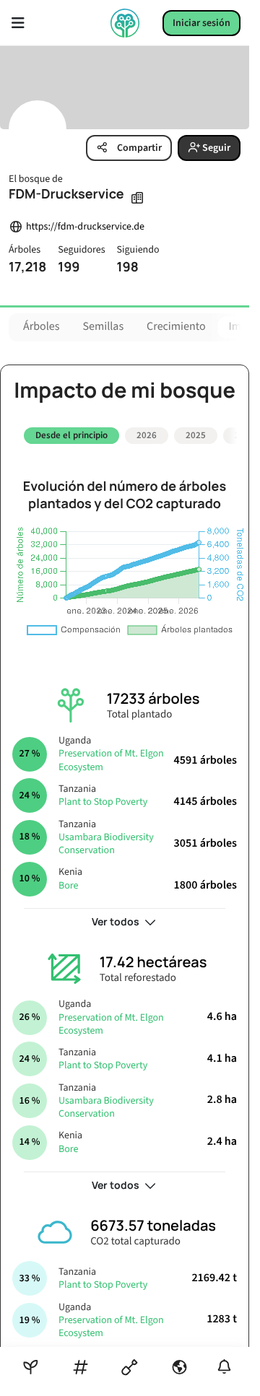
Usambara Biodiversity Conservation (106, 838)
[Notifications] (224, 1366)
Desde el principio (71, 435)
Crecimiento (176, 327)
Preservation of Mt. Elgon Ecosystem (111, 755)
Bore (68, 880)
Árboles (41, 327)
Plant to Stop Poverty (102, 797)
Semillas (103, 327)
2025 (196, 435)
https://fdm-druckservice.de (85, 227)
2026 (146, 435)
